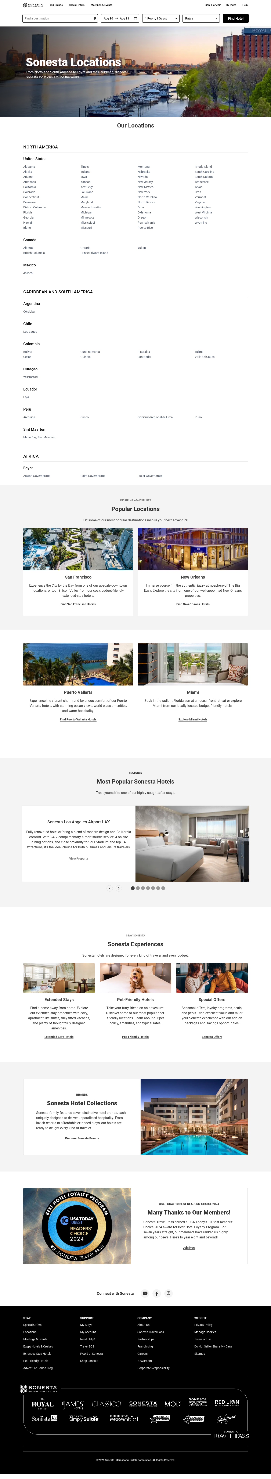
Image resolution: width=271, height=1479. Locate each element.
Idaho (27, 227)
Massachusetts (90, 207)
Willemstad (30, 377)
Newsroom (144, 1361)
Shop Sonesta (89, 1361)
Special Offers (76, 5)
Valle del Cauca (205, 357)
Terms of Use (202, 1339)
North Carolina (147, 197)
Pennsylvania (146, 222)
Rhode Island (203, 166)
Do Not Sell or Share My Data (213, 1346)
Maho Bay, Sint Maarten (39, 437)
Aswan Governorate (36, 476)
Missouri (86, 227)
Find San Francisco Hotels (78, 604)
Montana (144, 166)
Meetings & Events (101, 5)
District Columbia (34, 207)
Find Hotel (235, 19)
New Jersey (145, 182)
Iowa (83, 177)
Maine (84, 197)
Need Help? (87, 1339)
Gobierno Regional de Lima (155, 417)
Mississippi (87, 222)
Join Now (189, 1247)
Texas (198, 187)
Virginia (200, 202)
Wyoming (201, 222)
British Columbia (34, 253)
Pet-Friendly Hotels (135, 1037)
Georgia (28, 217)
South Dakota (204, 177)
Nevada (143, 177)
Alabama (29, 166)
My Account (88, 1332)
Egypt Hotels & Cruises (38, 1346)
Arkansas (29, 182)
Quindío (85, 357)
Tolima (199, 351)
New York (144, 192)
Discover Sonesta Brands (82, 1138)
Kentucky (86, 187)
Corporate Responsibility (153, 1368)
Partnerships (145, 1339)
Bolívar (27, 351)
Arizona (28, 177)
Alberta (28, 247)
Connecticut (31, 197)
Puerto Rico (145, 227)
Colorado (29, 192)
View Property (78, 858)
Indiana (85, 171)
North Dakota (146, 202)
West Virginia (203, 212)
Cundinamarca (90, 351)
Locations (29, 1332)
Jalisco (28, 273)
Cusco (84, 417)
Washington (203, 207)
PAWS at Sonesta (91, 1353)
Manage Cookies (205, 1332)
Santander (144, 357)
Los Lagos (30, 331)
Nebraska (144, 171)
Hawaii (27, 222)
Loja (26, 397)
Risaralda (144, 351)
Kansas (85, 182)
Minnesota (87, 217)
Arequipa (29, 417)
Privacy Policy (203, 1325)
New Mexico (145, 187)
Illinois (84, 166)
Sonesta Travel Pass (150, 1332)
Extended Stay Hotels (58, 1037)
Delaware (29, 202)
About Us (143, 1325)
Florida (27, 212)
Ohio (141, 207)
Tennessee (202, 182)
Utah (198, 192)
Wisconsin (201, 217)
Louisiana (86, 192)
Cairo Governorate (92, 476)
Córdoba (29, 311)
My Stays (231, 5)
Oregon (142, 217)
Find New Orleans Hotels (193, 604)
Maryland (86, 202)
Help (245, 5)
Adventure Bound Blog (38, 1368)
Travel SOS (87, 1346)
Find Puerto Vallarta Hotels (78, 719)
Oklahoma (144, 212)
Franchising (145, 1346)
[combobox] (60, 18)
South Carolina (204, 171)
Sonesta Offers (212, 1037)
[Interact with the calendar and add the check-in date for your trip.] (135, 19)
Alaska (27, 171)
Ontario (85, 247)
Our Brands (56, 5)
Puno (198, 417)
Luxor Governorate (150, 476)
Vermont (200, 197)
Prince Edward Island (94, 253)
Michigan (86, 212)
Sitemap (199, 1353)
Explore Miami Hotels (192, 719)
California (29, 187)
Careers (142, 1353)
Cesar (27, 357)
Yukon (142, 247)
